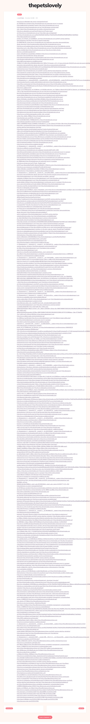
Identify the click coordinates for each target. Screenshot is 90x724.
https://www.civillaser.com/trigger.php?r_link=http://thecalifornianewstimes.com (39, 616)
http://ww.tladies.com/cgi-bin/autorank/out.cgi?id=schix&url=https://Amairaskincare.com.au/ (42, 138)
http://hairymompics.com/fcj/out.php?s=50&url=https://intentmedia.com (36, 420)
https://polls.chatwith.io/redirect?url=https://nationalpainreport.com (35, 220)
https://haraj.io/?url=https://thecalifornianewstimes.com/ (45, 678)
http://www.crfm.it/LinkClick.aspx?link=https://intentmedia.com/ (43, 412)
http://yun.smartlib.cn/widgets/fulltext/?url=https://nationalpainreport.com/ (37, 186)
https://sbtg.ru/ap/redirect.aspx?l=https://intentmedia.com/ (33, 491)
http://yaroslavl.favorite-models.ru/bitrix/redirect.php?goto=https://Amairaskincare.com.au (41, 82)
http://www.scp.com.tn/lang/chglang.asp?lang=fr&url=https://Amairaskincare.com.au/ (40, 110)
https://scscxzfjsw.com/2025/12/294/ (27, 695)
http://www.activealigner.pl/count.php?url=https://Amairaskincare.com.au (37, 46)
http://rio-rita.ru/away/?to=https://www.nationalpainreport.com (43, 205)
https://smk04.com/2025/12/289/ (54, 697)
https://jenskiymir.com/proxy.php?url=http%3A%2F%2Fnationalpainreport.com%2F (40, 201)
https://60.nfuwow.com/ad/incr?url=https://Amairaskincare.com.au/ (52, 137)
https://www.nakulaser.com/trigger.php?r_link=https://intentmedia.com (36, 356)
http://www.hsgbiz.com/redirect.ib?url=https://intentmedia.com (34, 403)
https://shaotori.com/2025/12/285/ (47, 695)
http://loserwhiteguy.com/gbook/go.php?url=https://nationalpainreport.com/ (38, 193)
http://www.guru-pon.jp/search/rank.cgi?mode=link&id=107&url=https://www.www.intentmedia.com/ (45, 459)
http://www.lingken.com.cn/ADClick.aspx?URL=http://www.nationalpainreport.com (40, 337)
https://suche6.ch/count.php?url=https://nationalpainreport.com (46, 342)
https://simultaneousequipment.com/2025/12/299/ (31, 697)
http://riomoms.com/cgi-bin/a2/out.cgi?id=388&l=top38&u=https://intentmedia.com (46, 490)
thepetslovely (45, 5)
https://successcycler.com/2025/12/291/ (28, 701)
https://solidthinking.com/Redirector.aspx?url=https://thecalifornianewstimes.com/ (39, 663)
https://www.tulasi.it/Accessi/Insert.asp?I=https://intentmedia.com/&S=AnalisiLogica (49, 573)
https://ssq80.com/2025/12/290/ (49, 699)
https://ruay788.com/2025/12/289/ (46, 693)
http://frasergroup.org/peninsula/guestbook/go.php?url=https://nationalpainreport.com (40, 274)
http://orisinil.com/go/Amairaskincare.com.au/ (29, 27)
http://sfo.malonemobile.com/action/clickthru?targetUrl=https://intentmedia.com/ (39, 371)
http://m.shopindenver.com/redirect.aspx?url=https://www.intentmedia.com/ (38, 552)
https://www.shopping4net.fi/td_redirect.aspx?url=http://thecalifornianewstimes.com (40, 610)
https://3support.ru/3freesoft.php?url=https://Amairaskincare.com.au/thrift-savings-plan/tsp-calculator (45, 76)
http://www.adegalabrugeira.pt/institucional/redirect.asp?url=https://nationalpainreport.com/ (42, 231)
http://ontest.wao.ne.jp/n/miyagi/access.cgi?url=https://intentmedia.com (36, 561)
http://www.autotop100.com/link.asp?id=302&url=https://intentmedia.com (37, 425)
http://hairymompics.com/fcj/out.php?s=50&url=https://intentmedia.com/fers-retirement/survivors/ (44, 554)
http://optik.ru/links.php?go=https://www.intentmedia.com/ (33, 497)
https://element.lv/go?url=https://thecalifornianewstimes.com (33, 633)
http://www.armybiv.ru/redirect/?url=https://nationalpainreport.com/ (35, 263)
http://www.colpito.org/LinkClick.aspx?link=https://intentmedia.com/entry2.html (51, 457)
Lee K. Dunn (21, 18)
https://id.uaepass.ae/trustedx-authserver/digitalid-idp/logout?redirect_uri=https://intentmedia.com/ (44, 361)
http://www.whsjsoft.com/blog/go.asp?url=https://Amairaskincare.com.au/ (37, 140)
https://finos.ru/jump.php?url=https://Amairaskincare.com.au (33, 84)
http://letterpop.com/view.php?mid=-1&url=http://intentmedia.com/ (50, 593)
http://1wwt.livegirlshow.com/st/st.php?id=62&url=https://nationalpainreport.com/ (39, 286)
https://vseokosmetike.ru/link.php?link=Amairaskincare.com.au (44, 44)
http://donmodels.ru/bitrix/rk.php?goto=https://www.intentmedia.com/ (36, 595)
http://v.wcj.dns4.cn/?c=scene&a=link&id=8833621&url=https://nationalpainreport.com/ (41, 261)
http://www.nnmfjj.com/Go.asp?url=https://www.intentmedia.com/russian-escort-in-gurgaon (42, 414)
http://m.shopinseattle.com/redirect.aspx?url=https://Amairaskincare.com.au (38, 154)
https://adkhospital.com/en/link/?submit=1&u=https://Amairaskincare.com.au (38, 25)
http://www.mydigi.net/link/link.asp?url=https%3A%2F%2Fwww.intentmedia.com (40, 401)
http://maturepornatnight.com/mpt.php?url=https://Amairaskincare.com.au (37, 103)
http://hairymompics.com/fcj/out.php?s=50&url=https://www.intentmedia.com (38, 541)
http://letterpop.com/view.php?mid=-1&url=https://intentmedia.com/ (35, 357)
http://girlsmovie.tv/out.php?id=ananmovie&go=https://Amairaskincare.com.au (38, 112)
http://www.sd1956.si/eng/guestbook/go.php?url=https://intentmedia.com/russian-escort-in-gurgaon (44, 524)
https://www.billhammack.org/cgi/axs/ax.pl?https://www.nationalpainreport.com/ (39, 191)
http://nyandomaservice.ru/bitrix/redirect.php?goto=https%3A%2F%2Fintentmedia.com (41, 559)
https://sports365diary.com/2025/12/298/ (28, 699)
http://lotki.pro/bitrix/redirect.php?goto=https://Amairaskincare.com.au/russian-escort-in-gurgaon (43, 152)
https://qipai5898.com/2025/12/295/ (46, 692)
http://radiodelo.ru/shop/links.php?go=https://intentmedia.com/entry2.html (37, 533)
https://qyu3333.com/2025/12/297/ (26, 693)
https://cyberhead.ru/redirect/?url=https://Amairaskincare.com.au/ (35, 142)
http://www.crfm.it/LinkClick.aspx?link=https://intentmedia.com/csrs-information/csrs (40, 507)
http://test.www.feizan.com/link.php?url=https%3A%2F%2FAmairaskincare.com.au (40, 101)
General (19, 14)
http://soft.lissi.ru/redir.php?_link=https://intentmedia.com (32, 565)
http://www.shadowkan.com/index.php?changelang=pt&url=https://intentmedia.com (40, 535)
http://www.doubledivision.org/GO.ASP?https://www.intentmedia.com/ (36, 395)
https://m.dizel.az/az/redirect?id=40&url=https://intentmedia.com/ (35, 520)
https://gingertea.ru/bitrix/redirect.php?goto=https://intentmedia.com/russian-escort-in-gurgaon (43, 563)
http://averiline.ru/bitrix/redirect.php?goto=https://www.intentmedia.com (37, 439)
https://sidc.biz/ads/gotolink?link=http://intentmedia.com (32, 382)
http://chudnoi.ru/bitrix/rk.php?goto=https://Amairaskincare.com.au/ (35, 59)
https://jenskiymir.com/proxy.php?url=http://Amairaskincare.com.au (35, 72)
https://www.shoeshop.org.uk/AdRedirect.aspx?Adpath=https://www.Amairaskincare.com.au (43, 104)
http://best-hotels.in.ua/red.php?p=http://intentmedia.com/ (55, 550)
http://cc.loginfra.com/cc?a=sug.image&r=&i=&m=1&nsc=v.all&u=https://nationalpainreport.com (43, 259)
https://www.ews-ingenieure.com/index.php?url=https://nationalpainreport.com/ (39, 335)
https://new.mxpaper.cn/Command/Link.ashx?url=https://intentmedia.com (49, 380)
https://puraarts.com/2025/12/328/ (26, 692)
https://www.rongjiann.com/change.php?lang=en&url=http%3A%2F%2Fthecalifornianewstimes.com (45, 690)
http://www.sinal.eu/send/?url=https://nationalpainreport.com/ (34, 344)
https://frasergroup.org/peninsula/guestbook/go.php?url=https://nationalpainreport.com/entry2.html (44, 333)
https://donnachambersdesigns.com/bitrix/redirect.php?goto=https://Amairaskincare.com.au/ (42, 57)
